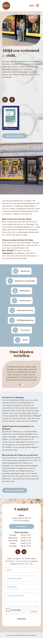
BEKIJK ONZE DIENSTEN (15, 490)
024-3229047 (8, 250)
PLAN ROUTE (21, 526)
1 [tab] (19, 384)
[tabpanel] (21, 374)
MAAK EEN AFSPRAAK (14, 136)
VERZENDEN (21, 619)
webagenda (7, 253)
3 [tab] (23, 384)
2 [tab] (21, 384)
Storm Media (31, 635)
